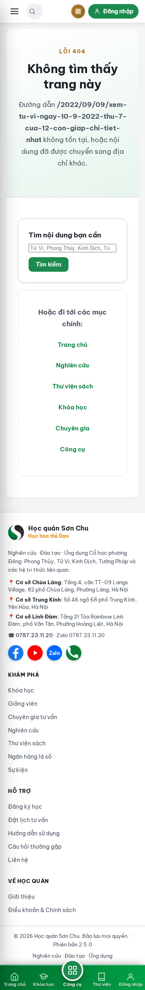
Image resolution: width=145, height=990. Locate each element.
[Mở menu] (14, 11)
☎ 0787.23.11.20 (30, 635)
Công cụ (72, 449)
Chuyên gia (72, 428)
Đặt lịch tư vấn (28, 820)
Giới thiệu (21, 896)
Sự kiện (18, 770)
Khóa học (72, 407)
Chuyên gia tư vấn (32, 717)
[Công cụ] (78, 11)
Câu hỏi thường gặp (35, 846)
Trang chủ (72, 344)
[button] (32, 11)
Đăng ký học (25, 806)
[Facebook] (15, 653)
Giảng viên (22, 703)
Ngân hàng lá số (30, 756)
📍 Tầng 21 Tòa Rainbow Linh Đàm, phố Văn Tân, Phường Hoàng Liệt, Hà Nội (66, 620)
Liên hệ (18, 860)
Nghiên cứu (72, 365)
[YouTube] (35, 653)
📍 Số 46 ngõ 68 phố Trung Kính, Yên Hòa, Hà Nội (72, 603)
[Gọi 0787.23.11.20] (73, 653)
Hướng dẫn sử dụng (34, 833)
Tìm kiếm (48, 264)
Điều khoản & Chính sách (42, 910)
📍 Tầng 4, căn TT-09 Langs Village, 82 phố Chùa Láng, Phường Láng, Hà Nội (68, 586)
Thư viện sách (72, 386)
